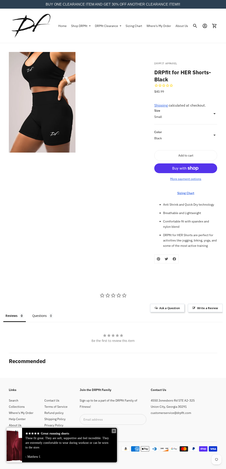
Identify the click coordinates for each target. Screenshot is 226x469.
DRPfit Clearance (106, 26)
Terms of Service (56, 407)
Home (62, 26)
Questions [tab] (39, 316)
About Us (181, 26)
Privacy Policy (53, 425)
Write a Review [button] (207, 308)
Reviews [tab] (11, 316)
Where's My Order (159, 26)
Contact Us (51, 400)
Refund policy (54, 413)
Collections (17, 407)
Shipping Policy (55, 419)
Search (13, 400)
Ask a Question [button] (169, 308)
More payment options (185, 179)
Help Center (17, 419)
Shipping (161, 105)
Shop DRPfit (79, 26)
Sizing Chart (134, 26)
